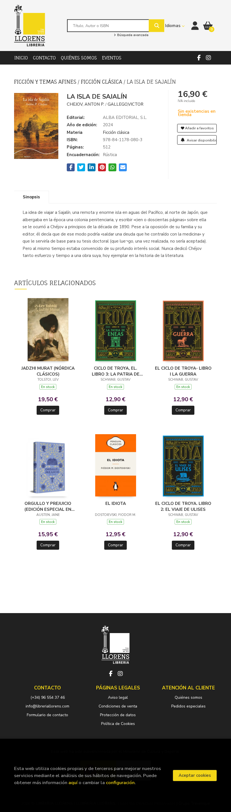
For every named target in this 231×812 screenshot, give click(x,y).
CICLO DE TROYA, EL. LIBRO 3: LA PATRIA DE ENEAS (115, 371)
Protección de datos (118, 715)
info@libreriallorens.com (47, 706)
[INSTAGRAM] (208, 58)
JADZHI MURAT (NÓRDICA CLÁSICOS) (48, 371)
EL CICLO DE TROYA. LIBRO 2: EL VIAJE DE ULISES (183, 506)
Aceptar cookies (195, 775)
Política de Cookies (118, 723)
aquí (72, 782)
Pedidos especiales (188, 706)
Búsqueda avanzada (132, 35)
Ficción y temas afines (46, 82)
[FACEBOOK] (199, 58)
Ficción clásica (102, 82)
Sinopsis (31, 197)
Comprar (47, 410)
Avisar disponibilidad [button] (201, 140)
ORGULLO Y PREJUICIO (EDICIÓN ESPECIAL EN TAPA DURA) (48, 506)
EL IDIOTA (115, 503)
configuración (120, 782)
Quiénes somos (188, 697)
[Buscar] (156, 25)
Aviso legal (118, 697)
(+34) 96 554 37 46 (47, 697)
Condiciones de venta (118, 706)
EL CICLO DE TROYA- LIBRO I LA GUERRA (183, 371)
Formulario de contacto (47, 715)
